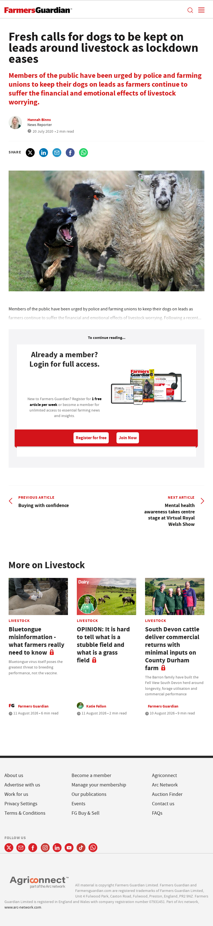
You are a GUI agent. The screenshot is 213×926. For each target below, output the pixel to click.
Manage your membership (99, 785)
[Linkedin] (57, 847)
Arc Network (165, 785)
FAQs (157, 813)
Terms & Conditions (24, 813)
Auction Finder (167, 794)
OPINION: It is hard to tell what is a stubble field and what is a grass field (103, 645)
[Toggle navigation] (200, 10)
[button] (190, 10)
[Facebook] (32, 847)
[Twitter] (8, 847)
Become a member (91, 775)
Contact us (163, 804)
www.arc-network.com (22, 907)
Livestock (19, 620)
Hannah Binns (39, 119)
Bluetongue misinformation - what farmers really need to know (36, 641)
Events (78, 804)
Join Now (128, 438)
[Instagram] (45, 847)
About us (13, 775)
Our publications (89, 794)
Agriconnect (164, 775)
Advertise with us (22, 785)
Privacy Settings (20, 804)
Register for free (91, 438)
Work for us (16, 794)
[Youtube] (69, 847)
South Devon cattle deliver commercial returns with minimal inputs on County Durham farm (172, 648)
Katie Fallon (96, 706)
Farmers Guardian (33, 706)
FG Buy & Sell (86, 813)
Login (65, 384)
